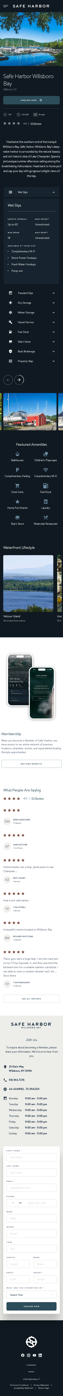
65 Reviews (36, 123)
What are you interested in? (25, 1288)
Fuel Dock (23, 332)
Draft (10, 1273)
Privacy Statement (41, 1385)
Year (9, 1242)
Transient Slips (25, 293)
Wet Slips (23, 192)
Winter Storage (26, 312)
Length (10, 1257)
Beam (37, 1257)
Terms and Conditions (19, 1385)
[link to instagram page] (28, 1356)
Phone (10, 1196)
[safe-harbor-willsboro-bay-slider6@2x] (30, 411)
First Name (14, 1151)
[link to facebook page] (22, 1356)
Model (10, 1227)
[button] (5, 6)
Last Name (12, 1166)
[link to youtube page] (34, 1356)
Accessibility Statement (23, 1388)
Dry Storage (24, 302)
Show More (9, 975)
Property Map (25, 361)
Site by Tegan (43, 1388)
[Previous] (8, 380)
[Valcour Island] (28, 591)
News (31, 1371)
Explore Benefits (31, 764)
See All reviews (31, 998)
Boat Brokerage (26, 351)
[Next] (19, 380)
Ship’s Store (24, 341)
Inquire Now (29, 100)
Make (9, 1212)
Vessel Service (26, 322)
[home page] (31, 6)
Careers (31, 1365)
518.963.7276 (17, 1080)
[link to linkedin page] (40, 1356)
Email (10, 1181)
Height (38, 1273)
